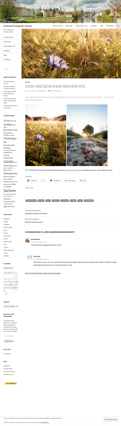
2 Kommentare (55, 91)
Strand (5, 196)
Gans (10, 152)
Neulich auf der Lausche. (34, 220)
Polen (14, 184)
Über (101, 26)
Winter (10, 204)
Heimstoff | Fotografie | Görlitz (18, 26)
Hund (15, 162)
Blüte (10, 133)
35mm (7, 120)
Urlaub (6, 204)
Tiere (5, 244)
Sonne (73, 200)
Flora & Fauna (57, 26)
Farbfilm (6, 135)
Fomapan (7, 148)
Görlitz (56, 200)
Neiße (6, 182)
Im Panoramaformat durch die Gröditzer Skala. (10, 101)
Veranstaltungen (9, 250)
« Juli (5, 294)
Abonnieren (9, 341)
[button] (45, 135)
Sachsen (65, 200)
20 (11, 285)
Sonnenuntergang (11, 194)
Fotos (27, 82)
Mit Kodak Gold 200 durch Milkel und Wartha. (10, 94)
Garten (6, 155)
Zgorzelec (7, 206)
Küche (6, 239)
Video (5, 253)
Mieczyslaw (7, 170)
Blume (41, 200)
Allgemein (7, 219)
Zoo (13, 206)
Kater (6, 165)
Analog (7, 124)
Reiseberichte (8, 241)
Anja (5, 127)
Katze (10, 165)
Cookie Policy (45, 422)
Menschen (69, 26)
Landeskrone (9, 168)
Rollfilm (9, 187)
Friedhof (6, 152)
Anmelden (7, 366)
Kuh (5, 168)
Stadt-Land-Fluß (81, 26)
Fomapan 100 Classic (10, 150)
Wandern (6, 256)
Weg (80, 200)
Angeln (13, 125)
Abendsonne (31, 200)
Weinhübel (89, 200)
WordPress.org (8, 374)
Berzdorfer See (10, 130)
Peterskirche (7, 184)
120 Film (13, 121)
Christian (43, 91)
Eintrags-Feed (8, 369)
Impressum (110, 26)
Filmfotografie (8, 227)
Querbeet (93, 26)
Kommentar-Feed (9, 371)
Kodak (15, 165)
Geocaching (8, 158)
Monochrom (10, 173)
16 (17, 282)
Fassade (11, 135)
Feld (48, 200)
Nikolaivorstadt (12, 182)
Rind (5, 186)
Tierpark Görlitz (9, 201)
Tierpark (7, 199)
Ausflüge (6, 224)
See (5, 194)
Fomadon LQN (9, 145)
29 (15, 288)
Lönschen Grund (75, 170)
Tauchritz (10, 196)
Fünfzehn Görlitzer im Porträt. (36, 212)
